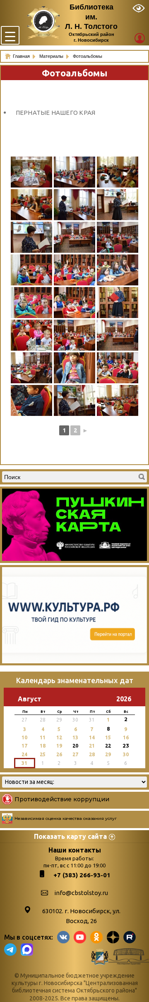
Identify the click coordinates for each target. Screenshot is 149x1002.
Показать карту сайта (70, 836)
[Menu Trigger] (10, 35)
